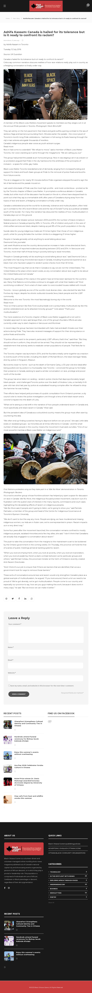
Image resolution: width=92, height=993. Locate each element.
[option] (24, 761)
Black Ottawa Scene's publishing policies (64, 844)
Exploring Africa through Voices (68, 880)
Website (12, 673)
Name (11, 647)
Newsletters (68, 893)
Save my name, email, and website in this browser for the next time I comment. (42, 686)
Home (8, 18)
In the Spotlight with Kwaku (68, 876)
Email (10, 660)
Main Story (16, 18)
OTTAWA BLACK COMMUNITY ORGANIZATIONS (66, 853)
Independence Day (68, 884)
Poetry (68, 897)
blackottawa (7, 40)
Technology (68, 872)
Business (68, 889)
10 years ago (15, 40)
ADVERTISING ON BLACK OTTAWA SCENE (64, 848)
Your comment (14, 624)
